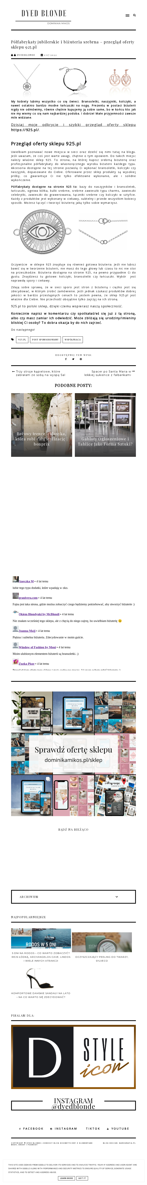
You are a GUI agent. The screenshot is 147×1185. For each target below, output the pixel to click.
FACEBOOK (33, 1128)
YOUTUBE (120, 1128)
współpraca (73, 339)
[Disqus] (73, 519)
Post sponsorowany (45, 339)
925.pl (22, 339)
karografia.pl (127, 1143)
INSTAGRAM (66, 1128)
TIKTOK (93, 1128)
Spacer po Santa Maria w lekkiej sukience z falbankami (107, 373)
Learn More (66, 1178)
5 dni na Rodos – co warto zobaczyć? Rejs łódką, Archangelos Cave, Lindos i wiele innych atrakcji (41, 957)
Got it (82, 1178)
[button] (108, 8)
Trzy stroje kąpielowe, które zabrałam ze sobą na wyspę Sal (40, 373)
